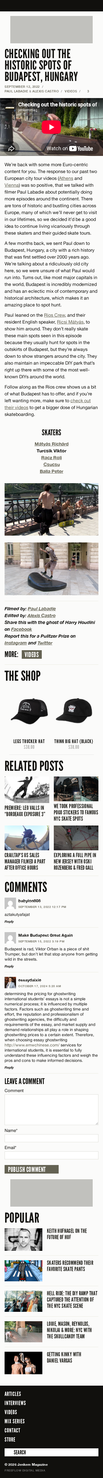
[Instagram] (80, 1439)
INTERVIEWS (15, 1403)
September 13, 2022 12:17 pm (42, 906)
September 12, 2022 (22, 86)
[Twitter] (71, 1439)
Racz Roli (51, 457)
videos (32, 655)
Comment (14, 1090)
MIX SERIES (15, 1421)
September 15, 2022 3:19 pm (41, 941)
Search (9, 1452)
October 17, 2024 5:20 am (39, 986)
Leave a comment (25, 1081)
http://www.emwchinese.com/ (32, 1045)
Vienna (12, 185)
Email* (10, 1147)
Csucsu (51, 464)
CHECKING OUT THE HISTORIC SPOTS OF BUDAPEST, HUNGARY (41, 65)
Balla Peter (51, 471)
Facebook (21, 629)
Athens (66, 178)
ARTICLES (13, 1393)
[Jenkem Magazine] (51, 5)
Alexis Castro (45, 91)
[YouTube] (92, 1439)
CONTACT (12, 1430)
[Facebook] (62, 1439)
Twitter (44, 642)
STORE (10, 1439)
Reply (9, 921)
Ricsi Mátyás (70, 321)
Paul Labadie (16, 91)
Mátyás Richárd (52, 443)
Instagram (16, 642)
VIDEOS (71, 91)
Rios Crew (54, 315)
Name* (11, 1130)
